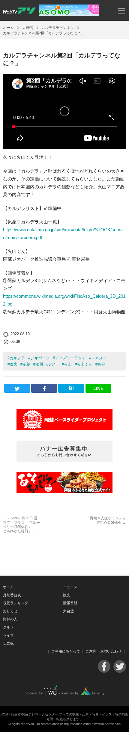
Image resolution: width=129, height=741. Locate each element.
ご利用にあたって (65, 651)
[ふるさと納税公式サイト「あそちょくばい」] (64, 482)
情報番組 (70, 603)
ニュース (70, 587)
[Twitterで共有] (17, 388)
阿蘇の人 (10, 619)
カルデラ (17, 358)
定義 (26, 364)
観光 (66, 595)
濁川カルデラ (47, 364)
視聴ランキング (15, 603)
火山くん (84, 364)
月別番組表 (12, 595)
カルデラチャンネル (57, 28)
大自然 (27, 28)
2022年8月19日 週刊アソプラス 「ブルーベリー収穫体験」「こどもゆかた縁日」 (21, 524)
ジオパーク (40, 358)
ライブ (8, 635)
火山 (68, 364)
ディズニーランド (70, 358)
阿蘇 (101, 364)
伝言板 (8, 643)
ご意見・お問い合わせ (104, 651)
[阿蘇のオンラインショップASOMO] (69, 14)
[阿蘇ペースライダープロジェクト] (64, 419)
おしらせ (10, 611)
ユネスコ (99, 358)
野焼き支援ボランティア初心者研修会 (108, 520)
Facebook (104, 666)
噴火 (13, 364)
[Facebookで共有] (44, 388)
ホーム (8, 28)
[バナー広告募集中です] (64, 451)
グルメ (8, 627)
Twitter (119, 666)
